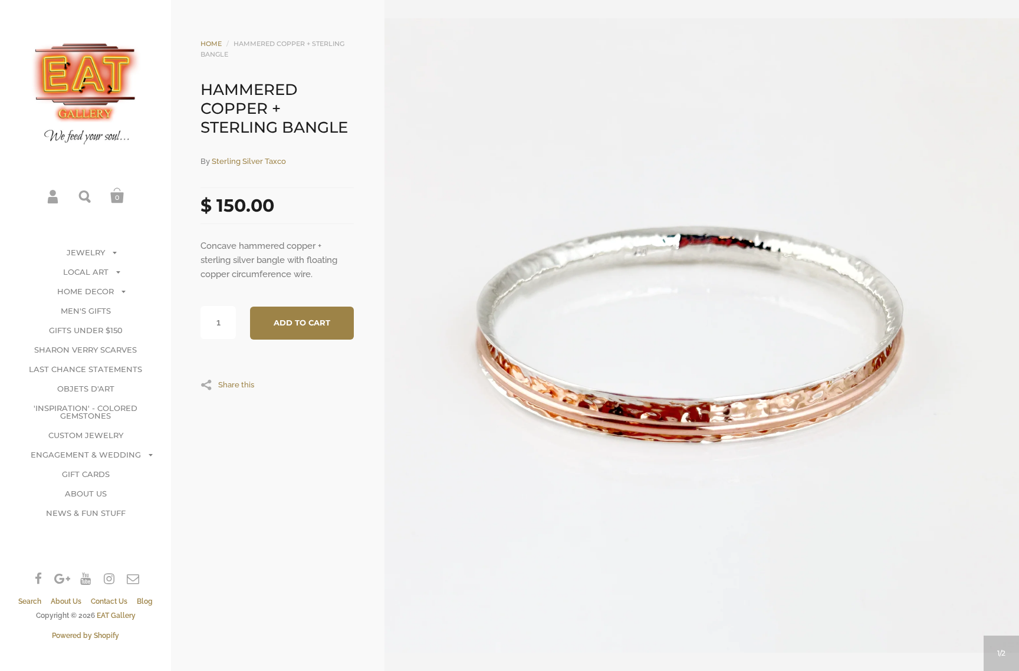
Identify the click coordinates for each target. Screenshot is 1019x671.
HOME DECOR (85, 291)
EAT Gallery (116, 615)
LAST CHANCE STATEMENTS (85, 369)
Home (211, 44)
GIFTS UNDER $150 (86, 330)
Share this (236, 384)
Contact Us (109, 601)
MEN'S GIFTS (86, 310)
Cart (117, 195)
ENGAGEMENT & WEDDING (86, 454)
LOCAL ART (86, 272)
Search (85, 195)
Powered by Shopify (85, 635)
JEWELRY (86, 252)
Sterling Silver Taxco (249, 161)
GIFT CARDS (86, 474)
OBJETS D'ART (85, 388)
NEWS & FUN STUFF (86, 513)
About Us (66, 601)
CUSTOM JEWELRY (85, 435)
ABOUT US (86, 493)
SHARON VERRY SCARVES (85, 349)
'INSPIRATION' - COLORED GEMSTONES (85, 411)
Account (53, 195)
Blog (145, 601)
